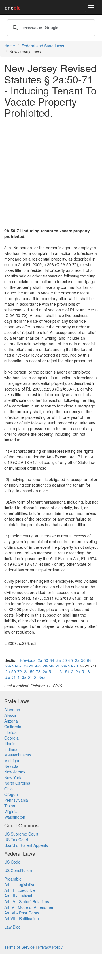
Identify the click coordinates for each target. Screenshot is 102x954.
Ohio (8, 789)
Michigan (12, 760)
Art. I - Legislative (19, 884)
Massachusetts (17, 755)
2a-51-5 (29, 677)
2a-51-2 (66, 671)
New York (12, 777)
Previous (27, 660)
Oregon (11, 794)
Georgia (11, 738)
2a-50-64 (46, 660)
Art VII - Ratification (21, 918)
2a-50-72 (13, 671)
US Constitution (18, 870)
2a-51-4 (12, 677)
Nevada (11, 766)
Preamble (13, 879)
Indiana (11, 749)
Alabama (12, 709)
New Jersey (14, 772)
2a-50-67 (13, 666)
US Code (12, 862)
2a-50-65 (64, 660)
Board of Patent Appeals (26, 845)
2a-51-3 (83, 671)
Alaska (10, 715)
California (12, 726)
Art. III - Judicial (18, 896)
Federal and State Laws (42, 46)
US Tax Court (16, 839)
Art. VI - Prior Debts (21, 913)
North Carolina (17, 783)
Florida (10, 732)
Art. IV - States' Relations (26, 901)
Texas (9, 805)
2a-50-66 (83, 660)
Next (42, 677)
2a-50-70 (69, 666)
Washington (14, 817)
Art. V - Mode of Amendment (30, 907)
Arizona (11, 721)
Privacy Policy (50, 947)
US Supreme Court (21, 834)
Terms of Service (19, 947)
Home (9, 46)
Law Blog (12, 927)
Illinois (9, 743)
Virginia (11, 811)
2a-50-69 (51, 666)
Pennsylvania (16, 800)
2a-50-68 (32, 666)
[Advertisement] (51, 173)
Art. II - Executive (19, 890)
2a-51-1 (50, 671)
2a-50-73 (32, 671)
